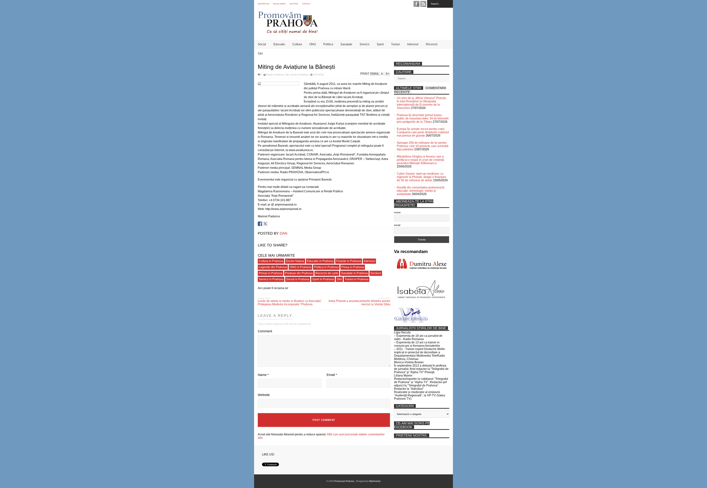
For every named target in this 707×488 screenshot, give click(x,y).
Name (263, 375)
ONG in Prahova (300, 267)
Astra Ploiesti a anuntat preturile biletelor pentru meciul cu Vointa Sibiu (359, 302)
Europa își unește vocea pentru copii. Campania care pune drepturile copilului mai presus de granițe (423, 132)
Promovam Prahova (344, 481)
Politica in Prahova (326, 267)
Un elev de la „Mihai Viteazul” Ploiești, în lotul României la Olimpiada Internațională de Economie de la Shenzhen (421, 102)
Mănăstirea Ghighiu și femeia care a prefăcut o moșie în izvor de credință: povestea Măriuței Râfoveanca (420, 160)
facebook (416, 4)
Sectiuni (375, 273)
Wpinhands (375, 481)
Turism (395, 44)
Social (262, 44)
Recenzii (431, 44)
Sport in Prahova (323, 279)
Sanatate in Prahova (354, 273)
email (397, 225)
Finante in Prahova (348, 261)
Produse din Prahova (299, 273)
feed (423, 4)
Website (264, 395)
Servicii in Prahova (271, 279)
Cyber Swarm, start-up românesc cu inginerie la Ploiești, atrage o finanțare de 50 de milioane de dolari (421, 177)
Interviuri (412, 44)
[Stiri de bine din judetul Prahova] (288, 33)
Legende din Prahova (273, 267)
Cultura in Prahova (271, 261)
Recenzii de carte (326, 273)
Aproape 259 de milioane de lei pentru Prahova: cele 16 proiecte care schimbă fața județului (422, 146)
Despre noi (263, 4)
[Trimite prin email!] (276, 224)
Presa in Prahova (352, 267)
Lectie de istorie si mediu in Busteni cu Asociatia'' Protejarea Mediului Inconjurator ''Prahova (290, 302)
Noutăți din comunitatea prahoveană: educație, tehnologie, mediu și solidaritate (421, 191)
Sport (380, 44)
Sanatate (346, 44)
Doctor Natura (295, 261)
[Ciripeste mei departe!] (265, 224)
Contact (306, 4)
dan (283, 233)
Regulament (279, 4)
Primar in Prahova (275, 74)
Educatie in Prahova (320, 261)
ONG (312, 44)
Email (332, 375)
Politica (328, 44)
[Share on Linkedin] (270, 224)
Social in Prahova (297, 279)
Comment (265, 331)
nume (397, 212)
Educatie (279, 44)
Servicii (364, 44)
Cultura (297, 44)
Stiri (260, 53)
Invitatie (294, 4)
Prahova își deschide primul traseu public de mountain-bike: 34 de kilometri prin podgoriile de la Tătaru (423, 118)
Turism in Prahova (299, 74)
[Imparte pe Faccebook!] (260, 224)
